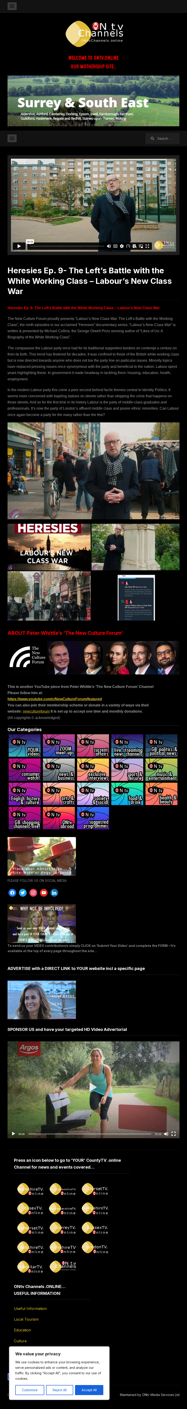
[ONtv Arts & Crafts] (59, 794)
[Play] (13, 1134)
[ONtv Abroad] (59, 818)
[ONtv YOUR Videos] (25, 745)
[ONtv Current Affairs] (93, 745)
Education (22, 1330)
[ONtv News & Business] (59, 769)
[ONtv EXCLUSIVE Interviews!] (93, 769)
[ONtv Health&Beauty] (161, 794)
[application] (93, 1089)
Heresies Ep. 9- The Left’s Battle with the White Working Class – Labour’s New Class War (90, 281)
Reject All (60, 1390)
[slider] (89, 1134)
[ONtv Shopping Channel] (25, 818)
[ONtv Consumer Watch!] (25, 769)
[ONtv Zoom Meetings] (59, 745)
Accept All (89, 1390)
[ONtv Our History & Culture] (25, 794)
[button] (93, 1090)
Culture (20, 1341)
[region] (59, 1373)
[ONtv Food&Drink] (127, 794)
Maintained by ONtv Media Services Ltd (149, 1395)
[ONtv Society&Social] (93, 794)
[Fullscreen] (173, 1134)
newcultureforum (36, 711)
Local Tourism (26, 1319)
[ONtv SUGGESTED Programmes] (93, 818)
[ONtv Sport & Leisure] (127, 769)
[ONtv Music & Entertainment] (161, 769)
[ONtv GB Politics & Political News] (161, 745)
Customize (30, 1390)
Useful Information (30, 1308)
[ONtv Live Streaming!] (127, 745)
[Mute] (166, 1134)
